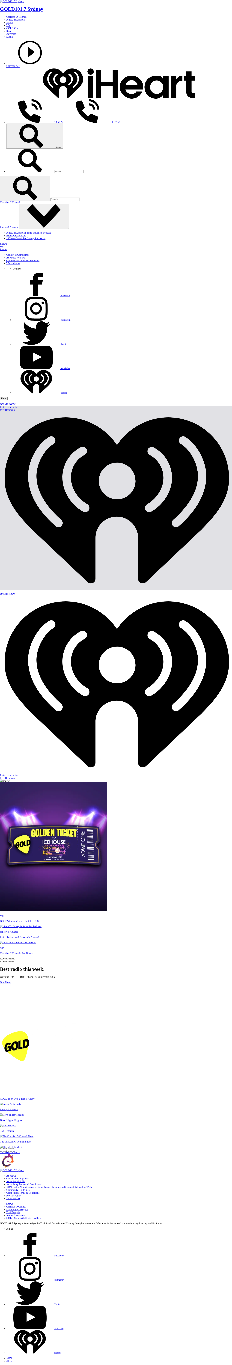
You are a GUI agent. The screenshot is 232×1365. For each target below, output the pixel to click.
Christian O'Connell (10, 202)
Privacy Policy (13, 1195)
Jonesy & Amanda (15, 19)
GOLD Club (12, 28)
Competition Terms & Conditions (22, 260)
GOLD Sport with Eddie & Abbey (23, 1218)
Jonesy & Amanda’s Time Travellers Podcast (28, 232)
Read (9, 31)
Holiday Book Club (16, 235)
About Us (11, 1175)
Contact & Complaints (17, 254)
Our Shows (5, 982)
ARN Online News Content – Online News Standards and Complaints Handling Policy (50, 1187)
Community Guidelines (18, 1190)
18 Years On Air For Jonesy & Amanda (25, 238)
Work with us (13, 263)
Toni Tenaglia (13, 1212)
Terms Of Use (13, 1198)
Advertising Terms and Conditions (23, 1184)
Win (8, 25)
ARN (9, 1358)
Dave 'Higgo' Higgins (17, 1209)
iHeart (9, 1361)
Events (9, 36)
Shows (9, 22)
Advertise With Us (15, 257)
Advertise (11, 34)
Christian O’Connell (16, 16)
